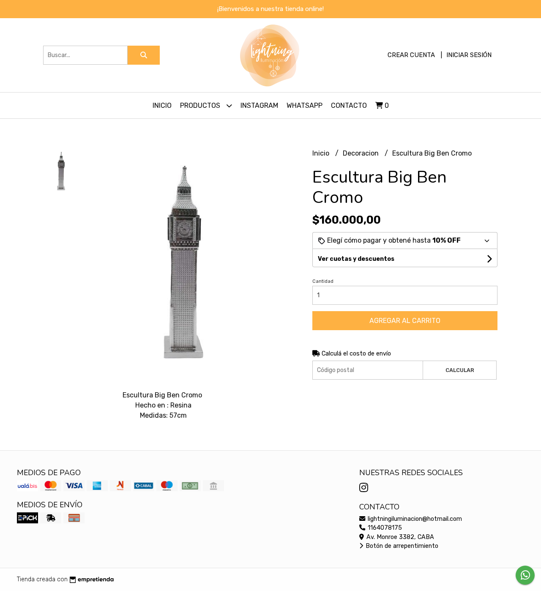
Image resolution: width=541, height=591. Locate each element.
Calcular (459, 370)
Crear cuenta (411, 55)
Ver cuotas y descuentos (356, 259)
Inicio (162, 105)
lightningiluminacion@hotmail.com (414, 519)
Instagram (259, 105)
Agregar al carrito (404, 321)
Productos (201, 105)
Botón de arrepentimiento (401, 546)
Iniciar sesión (469, 55)
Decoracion (361, 153)
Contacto (349, 105)
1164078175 (384, 527)
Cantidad (322, 281)
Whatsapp (304, 105)
